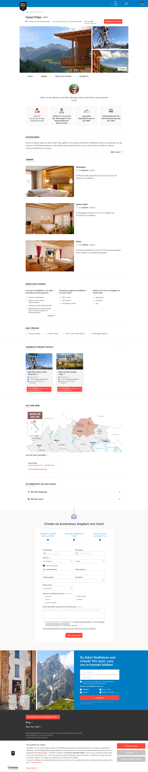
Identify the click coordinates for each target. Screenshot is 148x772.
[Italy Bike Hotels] (23, 6)
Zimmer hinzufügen (51, 566)
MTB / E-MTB (106, 689)
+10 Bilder (122, 69)
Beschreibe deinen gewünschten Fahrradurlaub (63, 607)
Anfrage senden (74, 635)
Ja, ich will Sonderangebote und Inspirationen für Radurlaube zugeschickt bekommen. (99, 682)
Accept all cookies (131, 746)
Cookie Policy (36, 762)
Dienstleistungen (63, 76)
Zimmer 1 (46, 558)
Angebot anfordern (113, 21)
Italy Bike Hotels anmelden (82, 622)
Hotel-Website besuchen (37, 469)
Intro (30, 76)
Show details (31, 768)
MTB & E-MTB (81, 596)
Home (27, 12)
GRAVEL (85, 692)
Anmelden (100, 698)
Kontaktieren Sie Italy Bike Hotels (41, 717)
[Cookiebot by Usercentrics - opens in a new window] (13, 768)
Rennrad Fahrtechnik (67, 373)
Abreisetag (79, 550)
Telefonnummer (48, 577)
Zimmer (44, 76)
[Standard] (50, 181)
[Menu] (125, 3)
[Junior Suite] (50, 218)
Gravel (48, 599)
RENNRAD (86, 689)
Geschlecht (79, 577)
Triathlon (80, 599)
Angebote (83, 76)
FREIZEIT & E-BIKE (108, 692)
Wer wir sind (32, 726)
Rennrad (48, 596)
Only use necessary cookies (131, 759)
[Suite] (50, 255)
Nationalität (47, 585)
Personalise (130, 752)
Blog (28, 722)
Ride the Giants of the (37, 373)
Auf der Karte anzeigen (36, 455)
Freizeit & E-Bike (51, 603)
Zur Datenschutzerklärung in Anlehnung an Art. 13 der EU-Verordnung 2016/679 (69, 628)
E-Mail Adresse (80, 569)
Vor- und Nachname (50, 569)
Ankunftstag (47, 550)
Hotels (33, 12)
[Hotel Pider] (55, 49)
